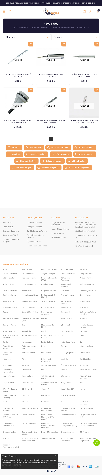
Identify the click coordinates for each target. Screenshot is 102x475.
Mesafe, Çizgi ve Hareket (86, 326)
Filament (6, 439)
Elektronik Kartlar (27, 161)
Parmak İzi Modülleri (11, 318)
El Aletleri (84, 365)
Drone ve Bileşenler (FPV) (49, 279)
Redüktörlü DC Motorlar (67, 302)
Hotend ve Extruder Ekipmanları (88, 440)
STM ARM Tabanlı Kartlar (10, 390)
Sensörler (16, 154)
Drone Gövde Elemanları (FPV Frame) (47, 417)
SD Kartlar (65, 291)
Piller (24, 359)
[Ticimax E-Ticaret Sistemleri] (51, 471)
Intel (82, 382)
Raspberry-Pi (27, 269)
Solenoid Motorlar (10, 308)
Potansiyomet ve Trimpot (29, 347)
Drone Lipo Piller (86, 408)
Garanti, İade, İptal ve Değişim (35, 236)
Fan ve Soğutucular (30, 335)
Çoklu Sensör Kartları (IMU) (30, 319)
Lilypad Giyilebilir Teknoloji (9, 396)
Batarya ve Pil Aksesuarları (46, 360)
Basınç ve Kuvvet (9, 325)
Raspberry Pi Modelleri (66, 285)
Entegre (64, 346)
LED (62, 335)
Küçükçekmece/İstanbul (85, 231)
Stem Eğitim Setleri (30, 312)
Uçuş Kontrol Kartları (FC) (88, 416)
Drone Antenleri (9, 432)
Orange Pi (45, 389)
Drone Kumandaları (68, 415)
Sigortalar (84, 331)
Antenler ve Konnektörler (46, 409)
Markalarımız (8, 227)
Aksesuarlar (26, 291)
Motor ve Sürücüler (59, 147)
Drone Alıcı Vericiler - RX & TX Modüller (88, 424)
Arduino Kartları (86, 278)
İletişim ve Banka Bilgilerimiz (58, 224)
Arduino (15, 147)
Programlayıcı (27, 376)
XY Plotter (84, 308)
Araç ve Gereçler (86, 154)
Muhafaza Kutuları (29, 284)
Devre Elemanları (37, 154)
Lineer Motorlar (28, 308)
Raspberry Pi (35, 147)
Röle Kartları (66, 376)
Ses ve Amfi (65, 312)
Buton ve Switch (28, 353)
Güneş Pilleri (85, 353)
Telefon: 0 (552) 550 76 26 (85, 242)
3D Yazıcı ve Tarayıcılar (79, 168)
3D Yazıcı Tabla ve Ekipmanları (68, 440)
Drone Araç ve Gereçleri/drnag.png (69, 424)
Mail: (84, 246)
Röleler (5, 342)
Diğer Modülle (27, 382)
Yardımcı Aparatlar (48, 301)
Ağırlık (43, 331)
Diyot (82, 342)
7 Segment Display (68, 395)
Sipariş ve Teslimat (34, 227)
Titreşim (83, 318)
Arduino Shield (8, 284)
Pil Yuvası (25, 365)
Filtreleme (10, 37)
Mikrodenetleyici (87, 346)
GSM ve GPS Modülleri (8, 409)
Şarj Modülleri (85, 359)
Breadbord (26, 370)
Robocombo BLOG (10, 235)
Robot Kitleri (66, 308)
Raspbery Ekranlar (48, 291)
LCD (81, 395)
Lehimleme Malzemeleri (8, 371)
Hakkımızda (7, 223)
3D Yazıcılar (84, 432)
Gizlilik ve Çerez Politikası (38, 462)
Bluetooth (45, 402)
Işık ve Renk (65, 325)
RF (62, 402)
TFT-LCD (25, 402)
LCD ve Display (78, 161)
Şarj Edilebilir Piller (48, 365)
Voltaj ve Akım (66, 318)
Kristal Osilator (47, 342)
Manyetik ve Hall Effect (47, 326)
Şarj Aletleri (7, 365)
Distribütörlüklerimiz (11, 231)
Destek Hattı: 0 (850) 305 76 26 (86, 236)
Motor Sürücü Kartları (30, 295)
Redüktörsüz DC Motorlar (48, 296)
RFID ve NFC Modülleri (85, 403)
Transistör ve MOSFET (8, 347)
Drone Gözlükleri (68, 432)
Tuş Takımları (8, 382)
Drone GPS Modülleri (49, 432)
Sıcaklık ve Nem (9, 331)
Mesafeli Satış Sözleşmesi (37, 246)
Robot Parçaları (47, 308)
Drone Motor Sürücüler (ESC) (9, 424)
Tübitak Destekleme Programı (11, 240)
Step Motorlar (85, 295)
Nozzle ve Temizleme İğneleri (11, 446)
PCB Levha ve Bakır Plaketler (10, 336)
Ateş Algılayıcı (27, 331)
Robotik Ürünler (86, 147)
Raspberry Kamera (10, 295)
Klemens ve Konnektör (7, 354)
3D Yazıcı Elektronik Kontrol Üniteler (30, 440)
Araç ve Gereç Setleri (88, 370)
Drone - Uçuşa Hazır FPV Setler (69, 409)
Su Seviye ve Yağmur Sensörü (88, 313)
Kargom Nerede (57, 233)
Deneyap (25, 395)
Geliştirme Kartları (53, 161)
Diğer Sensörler (67, 331)
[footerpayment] (83, 466)
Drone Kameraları (29, 423)
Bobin (43, 346)
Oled (5, 402)
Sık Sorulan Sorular (58, 237)
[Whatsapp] (96, 442)
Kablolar (64, 370)
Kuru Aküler (46, 353)
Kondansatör (27, 342)
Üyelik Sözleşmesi (34, 242)
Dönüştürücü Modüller (85, 377)
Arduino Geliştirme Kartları (49, 384)
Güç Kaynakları (62, 154)
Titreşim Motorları (29, 301)
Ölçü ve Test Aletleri (69, 365)
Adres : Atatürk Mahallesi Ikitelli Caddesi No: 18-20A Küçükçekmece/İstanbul (85, 225)
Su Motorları (85, 301)
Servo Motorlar (9, 301)
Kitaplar (6, 312)
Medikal (44, 318)
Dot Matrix (45, 395)
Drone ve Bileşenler (50, 168)
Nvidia (82, 389)
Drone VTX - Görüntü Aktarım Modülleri (48, 425)
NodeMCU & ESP (67, 389)
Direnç (82, 335)
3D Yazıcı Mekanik (48, 439)
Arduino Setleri (47, 284)
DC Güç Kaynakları (68, 353)
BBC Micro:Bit (27, 389)
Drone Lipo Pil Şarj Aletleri (29, 433)
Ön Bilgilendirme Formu (37, 231)
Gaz (23, 325)
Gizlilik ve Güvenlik (34, 223)
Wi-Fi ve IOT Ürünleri (30, 408)
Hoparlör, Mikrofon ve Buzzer (50, 336)
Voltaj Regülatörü (68, 342)
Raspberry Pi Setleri (88, 291)
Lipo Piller (65, 359)
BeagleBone (66, 382)
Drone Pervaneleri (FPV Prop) (10, 416)
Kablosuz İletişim (23, 168)
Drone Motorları (28, 415)
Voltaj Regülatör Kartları (47, 377)
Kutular (44, 370)
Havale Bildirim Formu (60, 229)
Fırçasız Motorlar (67, 295)
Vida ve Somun (9, 376)
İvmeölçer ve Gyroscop (46, 313)
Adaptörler (7, 359)
